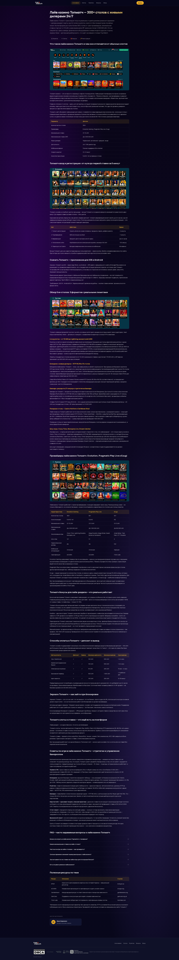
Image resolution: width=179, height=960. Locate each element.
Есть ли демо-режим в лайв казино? (89, 865)
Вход (105, 3)
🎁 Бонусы (74, 38)
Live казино (75, 3)
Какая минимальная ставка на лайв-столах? (89, 844)
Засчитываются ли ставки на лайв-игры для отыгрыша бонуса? (89, 859)
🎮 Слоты (64, 38)
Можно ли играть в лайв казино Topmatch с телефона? (89, 839)
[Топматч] (38, 3)
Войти (140, 3)
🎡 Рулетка (54, 38)
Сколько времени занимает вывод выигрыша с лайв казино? (89, 854)
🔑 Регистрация (85, 38)
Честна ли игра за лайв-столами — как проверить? (89, 849)
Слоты (84, 3)
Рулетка (91, 3)
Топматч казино (55, 94)
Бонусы (98, 3)
